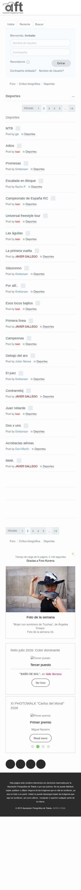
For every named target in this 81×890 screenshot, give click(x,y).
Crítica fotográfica (29, 84)
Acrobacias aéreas (20, 443)
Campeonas (15, 338)
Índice (11, 24)
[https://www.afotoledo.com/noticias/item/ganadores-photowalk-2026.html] (40, 715)
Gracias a (32, 560)
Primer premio (40, 722)
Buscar (39, 24)
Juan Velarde (15, 408)
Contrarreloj (14, 390)
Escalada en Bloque (21, 181)
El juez (11, 373)
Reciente (25, 24)
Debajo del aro (17, 355)
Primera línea (16, 321)
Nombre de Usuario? (51, 70)
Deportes (49, 84)
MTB (9, 128)
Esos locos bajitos (19, 303)
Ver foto (41, 683)
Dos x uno (13, 425)
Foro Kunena (46, 560)
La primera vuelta (19, 250)
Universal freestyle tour (23, 215)
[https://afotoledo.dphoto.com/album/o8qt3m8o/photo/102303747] (40, 658)
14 (71, 108)
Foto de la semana (41, 617)
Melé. (10, 460)
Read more (40, 738)
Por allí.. (12, 285)
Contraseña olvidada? (23, 70)
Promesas (13, 163)
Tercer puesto (40, 665)
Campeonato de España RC (27, 198)
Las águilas (14, 233)
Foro (12, 84)
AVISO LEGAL (59, 808)
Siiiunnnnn (13, 268)
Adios (10, 146)
